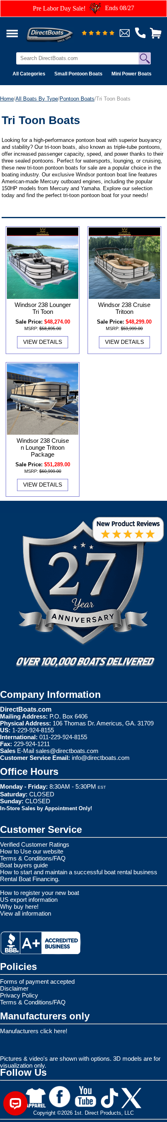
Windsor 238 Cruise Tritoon (124, 308)
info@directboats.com (101, 757)
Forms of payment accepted (37, 981)
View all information (25, 913)
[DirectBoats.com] (60, 30)
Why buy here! (19, 906)
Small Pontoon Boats (78, 74)
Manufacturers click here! (33, 1031)
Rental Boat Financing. (30, 878)
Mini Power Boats (131, 74)
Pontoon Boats (77, 99)
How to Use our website (31, 851)
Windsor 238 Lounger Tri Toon (43, 308)
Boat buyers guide (24, 865)
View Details (42, 342)
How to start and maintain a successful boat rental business (78, 872)
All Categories (29, 74)
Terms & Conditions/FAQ (33, 858)
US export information (29, 899)
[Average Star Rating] (98, 33)
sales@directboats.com (67, 750)
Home (7, 99)
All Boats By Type (36, 99)
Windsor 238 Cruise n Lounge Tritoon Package (43, 447)
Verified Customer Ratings (34, 844)
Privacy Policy (19, 995)
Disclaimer (14, 988)
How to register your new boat (39, 892)
